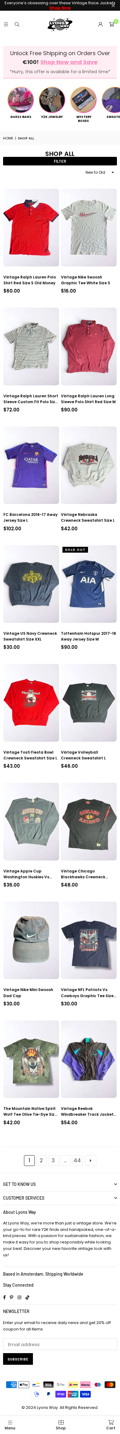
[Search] (16, 24)
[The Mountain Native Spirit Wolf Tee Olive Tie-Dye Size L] (31, 1059)
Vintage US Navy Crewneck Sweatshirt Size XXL (30, 636)
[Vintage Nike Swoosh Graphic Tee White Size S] (89, 227)
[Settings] (100, 24)
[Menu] (5, 24)
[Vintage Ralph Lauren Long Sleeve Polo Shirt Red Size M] (89, 346)
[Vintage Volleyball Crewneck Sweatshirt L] (89, 702)
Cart (110, 1428)
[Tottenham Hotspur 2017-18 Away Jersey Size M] (89, 584)
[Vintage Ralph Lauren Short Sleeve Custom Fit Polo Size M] (31, 346)
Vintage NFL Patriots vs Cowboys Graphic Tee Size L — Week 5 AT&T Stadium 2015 (88, 992)
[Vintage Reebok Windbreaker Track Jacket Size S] (89, 1059)
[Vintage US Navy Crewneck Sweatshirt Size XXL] (31, 584)
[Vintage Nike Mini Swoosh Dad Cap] (31, 940)
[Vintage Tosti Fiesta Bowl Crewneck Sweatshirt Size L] (31, 702)
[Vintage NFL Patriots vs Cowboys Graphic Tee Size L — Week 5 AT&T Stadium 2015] (89, 940)
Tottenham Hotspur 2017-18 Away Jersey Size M (88, 636)
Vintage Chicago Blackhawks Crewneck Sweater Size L (83, 874)
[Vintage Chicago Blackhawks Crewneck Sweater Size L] (89, 821)
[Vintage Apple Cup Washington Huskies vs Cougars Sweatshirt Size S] (31, 821)
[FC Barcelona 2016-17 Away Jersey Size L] (31, 465)
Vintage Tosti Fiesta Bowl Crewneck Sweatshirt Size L (30, 755)
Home (8, 138)
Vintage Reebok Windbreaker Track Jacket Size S (87, 1111)
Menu (10, 1428)
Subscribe (18, 1359)
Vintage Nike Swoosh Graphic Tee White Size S (85, 280)
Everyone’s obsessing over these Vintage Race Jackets (60, 5)
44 (77, 1160)
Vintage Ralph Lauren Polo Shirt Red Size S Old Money (29, 280)
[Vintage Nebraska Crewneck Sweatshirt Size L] (89, 465)
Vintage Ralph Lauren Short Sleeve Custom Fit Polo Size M (30, 399)
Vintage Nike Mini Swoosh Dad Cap (28, 992)
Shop (61, 1428)
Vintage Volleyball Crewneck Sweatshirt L (83, 755)
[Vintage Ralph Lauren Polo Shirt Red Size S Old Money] (31, 227)
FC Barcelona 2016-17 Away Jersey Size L (30, 517)
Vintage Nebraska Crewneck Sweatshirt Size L (88, 517)
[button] (111, 24)
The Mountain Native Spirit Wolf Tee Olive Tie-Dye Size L (30, 1111)
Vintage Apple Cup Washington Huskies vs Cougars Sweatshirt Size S (29, 874)
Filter (60, 161)
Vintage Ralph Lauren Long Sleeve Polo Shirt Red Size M (88, 398)
